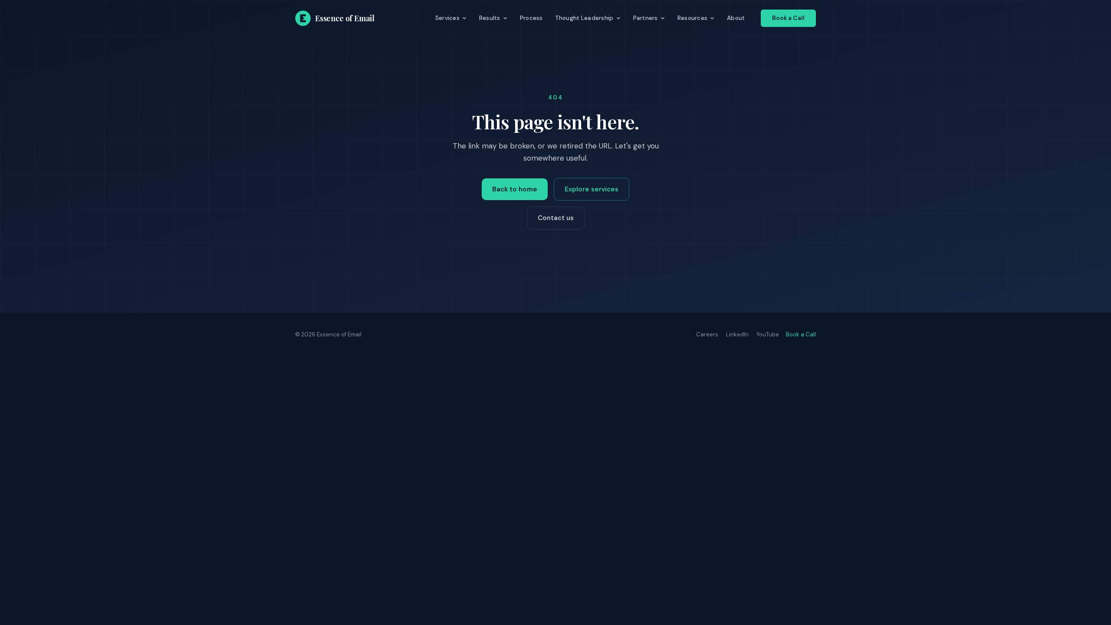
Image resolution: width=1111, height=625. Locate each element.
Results (489, 18)
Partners (645, 18)
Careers (707, 334)
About (736, 18)
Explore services (591, 189)
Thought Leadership (584, 18)
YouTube (767, 334)
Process (531, 18)
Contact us (556, 218)
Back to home (514, 189)
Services (447, 18)
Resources (692, 18)
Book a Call (788, 18)
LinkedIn (737, 334)
